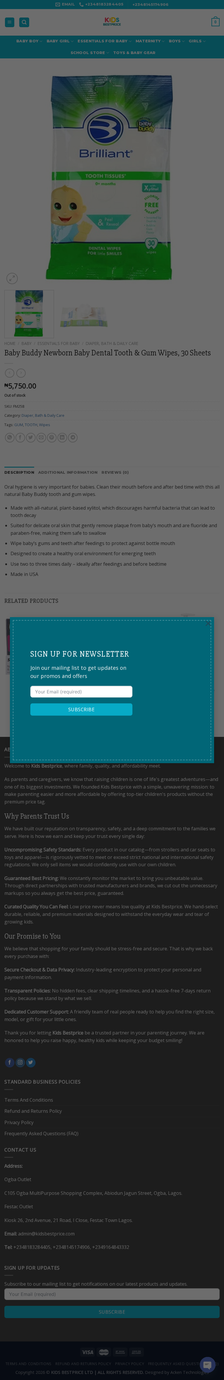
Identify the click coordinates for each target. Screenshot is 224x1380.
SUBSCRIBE (81, 709)
